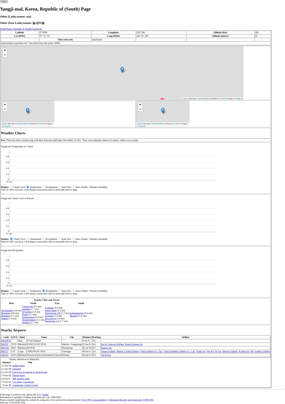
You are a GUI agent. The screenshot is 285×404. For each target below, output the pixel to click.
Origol (25, 314)
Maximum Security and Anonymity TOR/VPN (131, 400)
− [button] (5, 55)
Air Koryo (106, 355)
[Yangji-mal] (122, 70)
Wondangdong (29, 320)
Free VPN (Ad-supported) (93, 400)
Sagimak (26, 309)
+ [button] (5, 50)
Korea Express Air (133, 344)
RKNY (5, 344)
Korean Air (106, 348)
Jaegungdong (28, 317)
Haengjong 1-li (52, 321)
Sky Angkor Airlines (260, 351)
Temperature (35, 187)
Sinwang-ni (50, 318)
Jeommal (49, 316)
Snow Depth (81, 187)
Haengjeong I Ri (53, 313)
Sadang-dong (18, 365)
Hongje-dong (18, 375)
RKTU (5, 351)
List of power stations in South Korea (29, 372)
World (3, 29)
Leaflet (185, 98)
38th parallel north (20, 378)
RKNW (5, 348)
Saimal (4, 318)
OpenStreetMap (203, 98)
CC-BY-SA (223, 98)
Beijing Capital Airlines (128, 351)
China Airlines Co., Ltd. (151, 351)
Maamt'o (74, 316)
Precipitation (51, 187)
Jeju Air (210, 351)
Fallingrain (239, 98)
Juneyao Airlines (116, 344)
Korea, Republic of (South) (19, 29)
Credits (45, 394)
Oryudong (27, 312)
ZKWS (5, 355)
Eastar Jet (200, 351)
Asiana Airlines (108, 351)
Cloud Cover (19, 187)
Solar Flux (66, 187)
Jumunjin (16, 369)
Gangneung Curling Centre (25, 385)
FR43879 (6, 340)
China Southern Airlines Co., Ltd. (179, 351)
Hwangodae (7, 310)
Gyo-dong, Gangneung (23, 382)
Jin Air (104, 344)
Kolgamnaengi (77, 313)
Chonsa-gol (27, 306)
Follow (4, 1)
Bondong (5, 313)
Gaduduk (49, 308)
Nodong (26, 322)
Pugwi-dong (51, 310)
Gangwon (37, 29)
